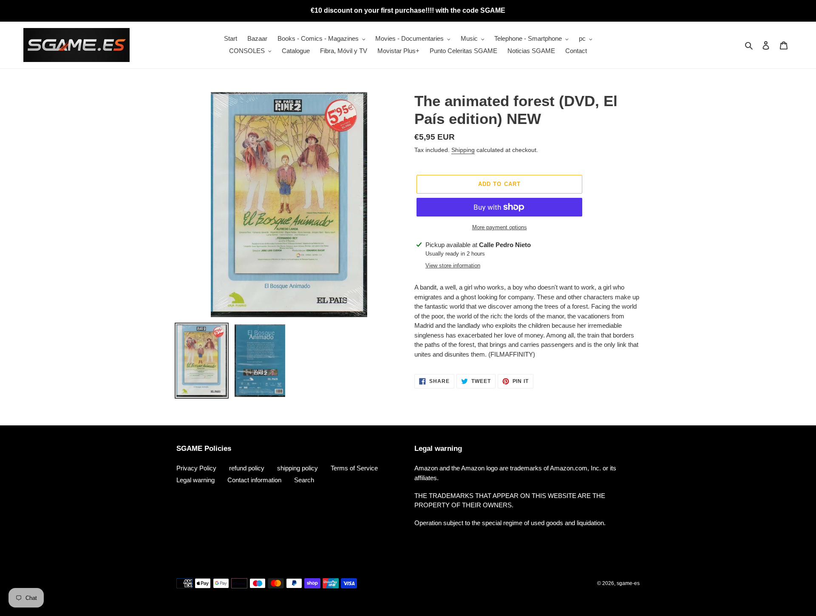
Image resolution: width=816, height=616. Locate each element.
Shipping (463, 149)
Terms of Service (354, 468)
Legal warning (195, 480)
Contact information (254, 480)
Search (304, 480)
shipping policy (297, 468)
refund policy (246, 468)
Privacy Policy (196, 468)
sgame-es (628, 583)
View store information (452, 265)
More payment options (499, 227)
